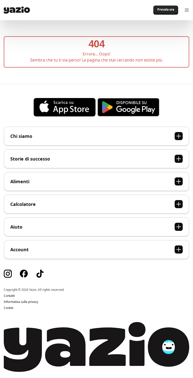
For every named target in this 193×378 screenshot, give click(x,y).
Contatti (9, 296)
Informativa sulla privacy (21, 302)
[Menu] (187, 10)
